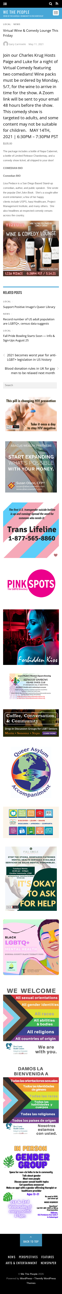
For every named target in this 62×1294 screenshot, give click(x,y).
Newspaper (48, 1263)
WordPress (26, 1278)
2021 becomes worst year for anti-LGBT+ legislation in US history (29, 357)
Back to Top (31, 1241)
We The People (29, 1274)
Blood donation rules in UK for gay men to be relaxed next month (32, 370)
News (16, 24)
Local (7, 24)
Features (47, 1257)
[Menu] (5, 4)
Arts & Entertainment (21, 1263)
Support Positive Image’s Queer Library (29, 307)
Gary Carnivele (17, 44)
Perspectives (28, 1257)
